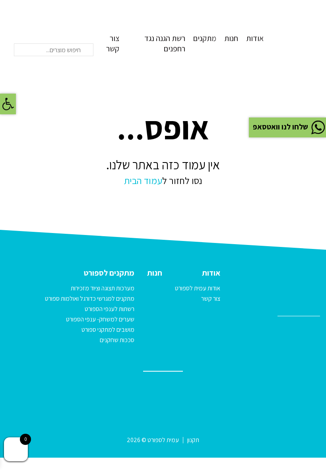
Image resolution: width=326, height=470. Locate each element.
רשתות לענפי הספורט (109, 309)
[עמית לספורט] (300, 31)
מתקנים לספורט (109, 273)
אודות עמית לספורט (197, 288)
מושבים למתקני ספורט (108, 329)
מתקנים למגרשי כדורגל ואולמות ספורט (89, 298)
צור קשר (112, 43)
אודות (255, 38)
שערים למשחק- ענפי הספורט (100, 319)
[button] (8, 104)
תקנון (193, 440)
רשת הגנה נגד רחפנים (164, 43)
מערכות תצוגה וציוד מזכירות (102, 288)
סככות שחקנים (117, 340)
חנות (231, 38)
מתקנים (204, 38)
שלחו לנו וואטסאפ (280, 126)
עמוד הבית (143, 180)
